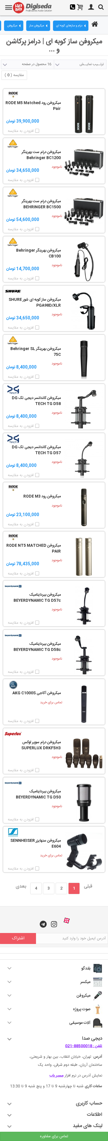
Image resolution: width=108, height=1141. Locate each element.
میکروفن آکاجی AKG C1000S (36, 693)
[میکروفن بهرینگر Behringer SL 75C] (84, 360)
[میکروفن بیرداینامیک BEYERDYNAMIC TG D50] (84, 802)
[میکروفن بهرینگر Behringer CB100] (84, 261)
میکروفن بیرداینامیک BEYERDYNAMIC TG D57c (37, 597)
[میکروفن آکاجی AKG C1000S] (84, 704)
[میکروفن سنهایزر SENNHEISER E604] (84, 851)
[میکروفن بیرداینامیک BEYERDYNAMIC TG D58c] (84, 655)
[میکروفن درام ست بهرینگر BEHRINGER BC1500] (84, 212)
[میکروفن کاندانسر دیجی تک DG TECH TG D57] (84, 458)
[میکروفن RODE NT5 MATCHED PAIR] (84, 556)
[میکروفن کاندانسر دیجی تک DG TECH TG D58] (84, 409)
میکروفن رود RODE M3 (42, 497)
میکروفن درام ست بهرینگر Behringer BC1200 (41, 155)
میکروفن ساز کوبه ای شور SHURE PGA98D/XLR (35, 302)
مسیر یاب (56, 1075)
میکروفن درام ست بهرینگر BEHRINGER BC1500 (41, 204)
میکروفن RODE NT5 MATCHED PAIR (33, 548)
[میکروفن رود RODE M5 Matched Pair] (84, 114)
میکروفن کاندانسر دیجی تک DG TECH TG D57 (36, 450)
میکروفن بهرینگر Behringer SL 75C (35, 352)
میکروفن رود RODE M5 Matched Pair (33, 106)
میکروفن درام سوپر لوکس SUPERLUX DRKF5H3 (41, 745)
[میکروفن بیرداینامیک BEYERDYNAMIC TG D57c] (84, 605)
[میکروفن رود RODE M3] (84, 507)
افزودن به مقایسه (21, 131)
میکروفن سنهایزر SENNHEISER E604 (35, 843)
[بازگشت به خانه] (93, 25)
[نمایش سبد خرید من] (80, 7)
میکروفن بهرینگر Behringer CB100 (38, 253)
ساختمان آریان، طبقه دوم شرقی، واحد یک (70, 1065)
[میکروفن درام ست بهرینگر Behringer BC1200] (84, 163)
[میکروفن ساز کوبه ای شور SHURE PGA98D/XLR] (84, 310)
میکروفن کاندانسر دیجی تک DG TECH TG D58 (36, 401)
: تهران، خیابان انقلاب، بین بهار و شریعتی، (65, 1057)
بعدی (21, 886)
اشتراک (18, 938)
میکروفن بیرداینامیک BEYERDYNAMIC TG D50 (38, 794)
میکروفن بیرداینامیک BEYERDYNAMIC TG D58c (37, 647)
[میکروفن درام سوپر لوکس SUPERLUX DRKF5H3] (84, 753)
